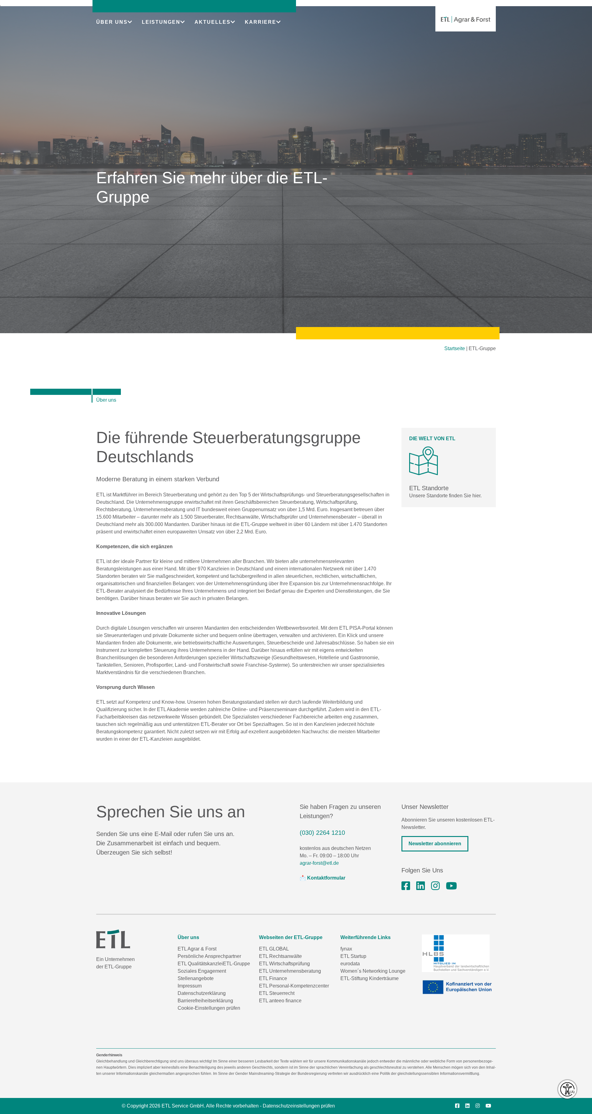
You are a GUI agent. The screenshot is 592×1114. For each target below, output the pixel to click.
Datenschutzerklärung (202, 993)
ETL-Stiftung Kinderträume (369, 978)
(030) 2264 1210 (322, 832)
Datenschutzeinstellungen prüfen (299, 1105)
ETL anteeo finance (280, 1000)
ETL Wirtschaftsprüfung (284, 963)
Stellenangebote (196, 978)
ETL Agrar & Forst (197, 948)
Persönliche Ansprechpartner (209, 956)
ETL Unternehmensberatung (290, 971)
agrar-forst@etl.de (319, 863)
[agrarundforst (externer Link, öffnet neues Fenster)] (405, 886)
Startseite (454, 348)
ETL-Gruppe (236, 963)
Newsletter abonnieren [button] (435, 843)
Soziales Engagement (202, 971)
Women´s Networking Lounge (372, 971)
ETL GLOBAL (274, 948)
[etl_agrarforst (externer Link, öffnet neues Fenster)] (435, 886)
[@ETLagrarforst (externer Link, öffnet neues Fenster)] (451, 886)
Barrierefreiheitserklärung (205, 1000)
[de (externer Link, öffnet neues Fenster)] (459, 987)
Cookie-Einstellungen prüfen (209, 1008)
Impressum (190, 985)
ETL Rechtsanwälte (280, 956)
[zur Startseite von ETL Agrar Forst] (465, 19)
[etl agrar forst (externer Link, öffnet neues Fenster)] (420, 886)
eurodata (350, 963)
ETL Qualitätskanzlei (200, 963)
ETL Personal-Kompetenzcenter (294, 985)
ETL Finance (273, 978)
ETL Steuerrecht (276, 993)
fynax (346, 948)
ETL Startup (353, 956)
